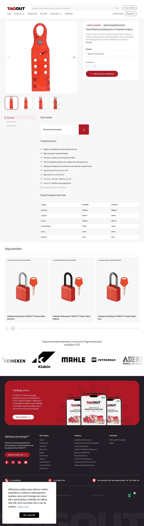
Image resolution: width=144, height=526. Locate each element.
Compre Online (118, 14)
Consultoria (32, 14)
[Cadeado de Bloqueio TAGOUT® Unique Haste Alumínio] (27, 290)
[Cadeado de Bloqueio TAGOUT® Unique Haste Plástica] (72, 290)
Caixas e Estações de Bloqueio (85, 449)
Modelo (89, 49)
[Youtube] (26, 462)
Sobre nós (69, 14)
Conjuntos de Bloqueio (83, 459)
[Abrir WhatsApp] (137, 519)
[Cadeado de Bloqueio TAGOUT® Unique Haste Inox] (117, 290)
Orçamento (44, 468)
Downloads (10, 118)
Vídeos (42, 459)
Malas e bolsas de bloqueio (84, 465)
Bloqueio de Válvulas (82, 452)
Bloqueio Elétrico (80, 456)
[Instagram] (13, 462)
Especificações (11, 126)
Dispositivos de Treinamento (85, 462)
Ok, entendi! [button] (29, 515)
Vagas (111, 443)
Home (9, 14)
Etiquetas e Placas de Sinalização (86, 443)
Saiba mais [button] (23, 506)
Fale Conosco (45, 462)
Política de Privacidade (117, 440)
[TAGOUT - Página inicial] (16, 8)
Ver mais (89, 42)
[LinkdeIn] (19, 462)
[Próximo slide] (12, 328)
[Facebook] (7, 462)
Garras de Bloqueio (81, 446)
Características (11, 122)
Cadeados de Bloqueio (82, 440)
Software (43, 14)
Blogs (42, 452)
